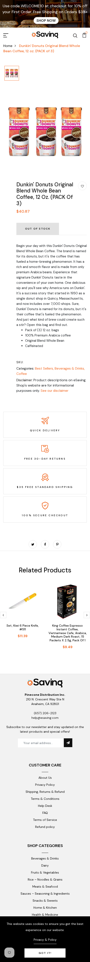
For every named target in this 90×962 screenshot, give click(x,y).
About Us (45, 778)
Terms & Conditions (45, 799)
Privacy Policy (45, 785)
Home (7, 45)
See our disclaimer (54, 390)
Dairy (45, 865)
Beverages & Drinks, (70, 368)
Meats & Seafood (45, 886)
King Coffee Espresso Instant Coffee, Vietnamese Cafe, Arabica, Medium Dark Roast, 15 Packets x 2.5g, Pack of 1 (67, 633)
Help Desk (45, 806)
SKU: (20, 362)
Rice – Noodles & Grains (45, 879)
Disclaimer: (24, 380)
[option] (11, 73)
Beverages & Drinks (45, 858)
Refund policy (45, 827)
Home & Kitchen (45, 908)
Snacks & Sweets (45, 901)
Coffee (21, 374)
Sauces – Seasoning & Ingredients (45, 893)
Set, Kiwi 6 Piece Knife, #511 (23, 627)
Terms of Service (45, 820)
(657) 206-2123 (45, 713)
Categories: (25, 368)
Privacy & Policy (45, 940)
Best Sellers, (45, 368)
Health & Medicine (45, 915)
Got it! (45, 953)
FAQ (45, 813)
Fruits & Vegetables (45, 872)
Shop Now (46, 20)
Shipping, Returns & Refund (45, 792)
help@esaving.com (45, 718)
